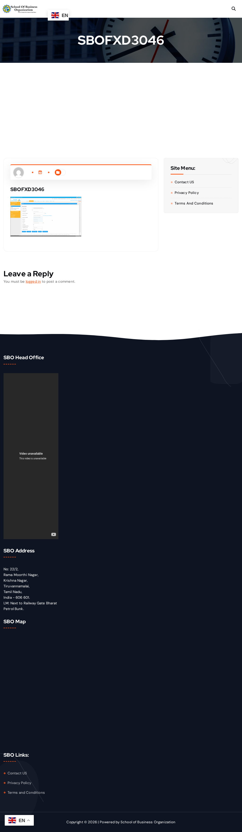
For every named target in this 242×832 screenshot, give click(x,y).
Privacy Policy (187, 192)
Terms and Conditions (194, 203)
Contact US (184, 182)
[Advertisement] (121, 98)
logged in (33, 281)
